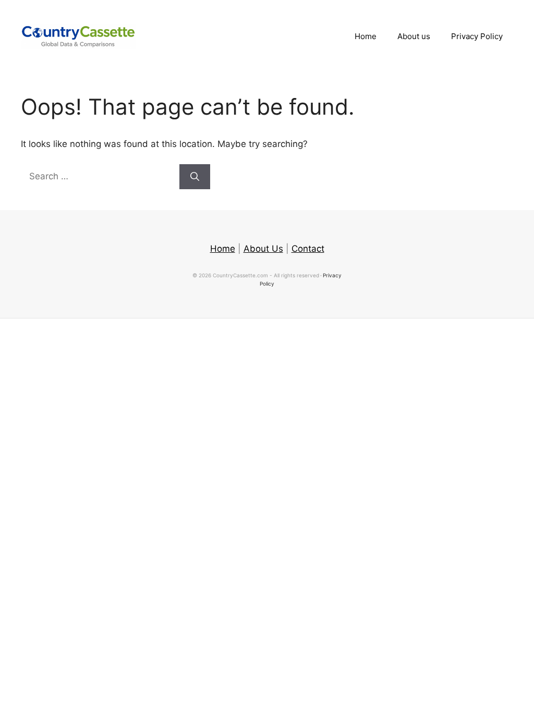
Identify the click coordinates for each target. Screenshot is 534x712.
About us (413, 36)
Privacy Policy (477, 36)
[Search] (194, 176)
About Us (263, 248)
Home (366, 36)
